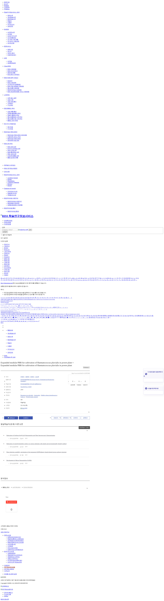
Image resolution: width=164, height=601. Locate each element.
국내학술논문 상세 (9, 357)
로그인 (6, 4)
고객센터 (7, 7)
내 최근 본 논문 (12, 36)
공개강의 (10, 26)
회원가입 (7, 2)
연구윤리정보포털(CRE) (15, 560)
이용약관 (7, 565)
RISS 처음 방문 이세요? (11, 77)
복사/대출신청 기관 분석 (15, 119)
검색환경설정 (12, 63)
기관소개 (7, 571)
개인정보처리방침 (9, 567)
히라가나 (7, 244)
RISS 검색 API (12, 147)
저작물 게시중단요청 (10, 574)
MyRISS (6, 5)
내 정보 (10, 61)
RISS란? (10, 81)
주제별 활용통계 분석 (14, 113)
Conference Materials (13, 182)
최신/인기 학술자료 (10, 123)
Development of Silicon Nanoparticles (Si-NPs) (19, 460)
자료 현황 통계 (12, 111)
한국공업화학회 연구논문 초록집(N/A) (30, 384)
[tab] (6, 487)
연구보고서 (11, 24)
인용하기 (25, 418)
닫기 (2, 322)
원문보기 (12, 418)
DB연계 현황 (11, 72)
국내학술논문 (12, 17)
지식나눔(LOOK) (13, 548)
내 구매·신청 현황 (13, 39)
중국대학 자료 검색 (13, 140)
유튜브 (6, 596)
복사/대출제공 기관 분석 (15, 117)
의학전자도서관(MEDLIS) (15, 549)
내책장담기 (66, 417)
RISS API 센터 (8, 143)
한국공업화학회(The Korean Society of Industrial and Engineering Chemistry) (37, 380)
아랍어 (6, 275)
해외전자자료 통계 (9, 208)
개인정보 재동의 (9, 569)
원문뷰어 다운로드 (9, 165)
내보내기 (56, 417)
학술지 (10, 21)
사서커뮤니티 (12, 544)
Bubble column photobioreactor (49, 395)
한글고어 (7, 250)
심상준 (37, 376)
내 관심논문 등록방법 (14, 84)
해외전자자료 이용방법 (15, 90)
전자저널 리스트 (12, 191)
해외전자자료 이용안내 (11, 198)
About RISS (7, 66)
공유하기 (75, 417)
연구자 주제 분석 (27, 487)
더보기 (87, 430)
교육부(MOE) (12, 553)
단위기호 (7, 269)
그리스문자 (7, 251)
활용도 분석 (6, 487)
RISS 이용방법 (12, 69)
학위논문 (10, 15)
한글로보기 (86, 367)
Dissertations (11, 181)
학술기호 (7, 260)
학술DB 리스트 (12, 193)
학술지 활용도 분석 (13, 115)
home (5, 355)
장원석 (32, 376)
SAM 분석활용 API (13, 156)
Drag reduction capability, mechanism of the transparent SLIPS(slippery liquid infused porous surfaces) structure (36, 452)
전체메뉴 (7, 9)
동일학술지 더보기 (84, 427)
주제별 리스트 (12, 195)
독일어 (6, 255)
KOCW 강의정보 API (14, 148)
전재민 (22, 376)
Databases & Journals (10, 188)
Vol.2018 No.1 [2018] (25, 387)
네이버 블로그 (8, 592)
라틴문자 (7, 266)
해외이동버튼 (5, 599)
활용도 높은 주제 (13, 120)
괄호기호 (7, 259)
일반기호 (7, 271)
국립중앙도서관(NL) (14, 557)
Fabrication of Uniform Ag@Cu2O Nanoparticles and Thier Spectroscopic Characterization (30, 435)
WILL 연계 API (12, 150)
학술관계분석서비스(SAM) (16, 542)
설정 (5, 58)
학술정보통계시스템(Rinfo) (16, 539)
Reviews (10, 184)
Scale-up (22, 397)
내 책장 (10, 34)
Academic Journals (13, 178)
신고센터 (10, 105)
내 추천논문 (11, 32)
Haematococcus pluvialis (26, 395)
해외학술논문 (12, 19)
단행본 (10, 22)
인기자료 (10, 128)
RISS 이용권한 (12, 82)
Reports (10, 185)
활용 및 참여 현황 (13, 157)
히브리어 (7, 257)
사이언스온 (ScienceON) (15, 562)
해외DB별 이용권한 (13, 203)
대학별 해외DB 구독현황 (15, 205)
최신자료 (10, 127)
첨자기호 (7, 264)
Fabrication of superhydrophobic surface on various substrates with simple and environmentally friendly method (36, 443)
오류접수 (85, 417)
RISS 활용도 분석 (9, 108)
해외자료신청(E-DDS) (10, 132)
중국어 (6, 248)
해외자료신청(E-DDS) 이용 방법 (17, 135)
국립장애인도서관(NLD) (15, 555)
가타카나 (7, 246)
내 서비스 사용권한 (13, 41)
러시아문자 (7, 268)
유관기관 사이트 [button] (9, 551)
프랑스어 (7, 253)
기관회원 (10, 546)
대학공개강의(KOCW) (14, 537)
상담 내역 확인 (12, 101)
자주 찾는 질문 (12, 98)
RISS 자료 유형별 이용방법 (16, 86)
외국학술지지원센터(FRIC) (16, 540)
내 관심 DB (11, 43)
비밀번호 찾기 (12, 55)
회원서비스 (7, 46)
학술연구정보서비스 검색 (11, 12)
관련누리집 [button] (7, 535)
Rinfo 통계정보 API (13, 152)
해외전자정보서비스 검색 (11, 174)
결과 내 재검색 (7, 235)
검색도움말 (7, 222)
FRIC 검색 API (12, 154)
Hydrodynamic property (32, 397)
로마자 (6, 273)
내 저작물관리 (12, 37)
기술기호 (7, 262)
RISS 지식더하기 (13, 71)
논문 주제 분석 (16, 487)
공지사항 (7, 171)
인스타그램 (7, 594)
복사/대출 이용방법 (13, 88)
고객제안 (10, 103)
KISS (25, 408)
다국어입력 (7, 224)
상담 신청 (10, 100)
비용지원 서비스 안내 (14, 137)
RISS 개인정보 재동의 (10, 168)
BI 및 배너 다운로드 (13, 74)
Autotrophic (37, 395)
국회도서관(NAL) (13, 558)
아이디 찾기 (11, 53)
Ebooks (10, 179)
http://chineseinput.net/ (7, 283)
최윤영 (27, 376)
